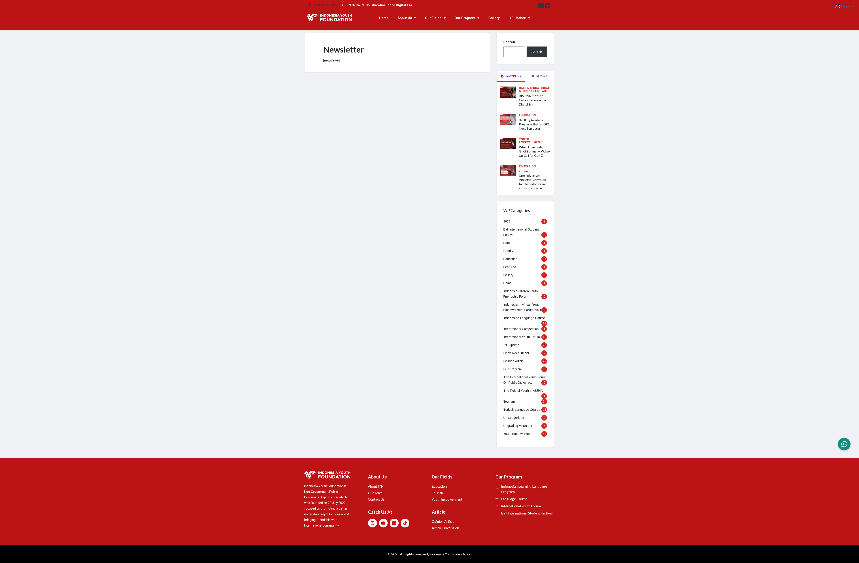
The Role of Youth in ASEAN (523, 390)
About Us (405, 18)
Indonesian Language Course (524, 318)
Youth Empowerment (530, 141)
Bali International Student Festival (534, 90)
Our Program (465, 18)
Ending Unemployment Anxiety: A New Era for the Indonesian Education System (532, 179)
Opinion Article (513, 361)
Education (527, 115)
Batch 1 (508, 243)
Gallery (494, 18)
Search (509, 42)
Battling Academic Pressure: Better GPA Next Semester (534, 124)
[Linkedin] (394, 523)
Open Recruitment (516, 353)
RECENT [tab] (541, 76)
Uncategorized (513, 417)
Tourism (509, 401)
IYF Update (517, 18)
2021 (506, 221)
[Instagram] (372, 523)
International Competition (521, 329)
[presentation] (541, 5)
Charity (508, 251)
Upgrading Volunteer (517, 426)
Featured (509, 267)
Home (384, 18)
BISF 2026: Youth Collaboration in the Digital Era (376, 5)
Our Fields (433, 18)
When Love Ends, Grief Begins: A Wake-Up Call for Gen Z (534, 151)
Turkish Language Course (521, 409)
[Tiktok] (405, 523)
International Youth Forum (521, 337)
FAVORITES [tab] (513, 76)
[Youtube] (383, 523)
